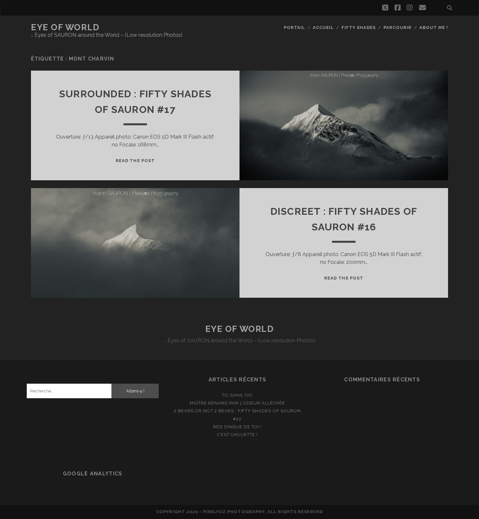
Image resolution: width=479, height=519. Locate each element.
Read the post (135, 160)
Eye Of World (65, 27)
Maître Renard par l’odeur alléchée (237, 403)
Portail (294, 27)
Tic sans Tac (237, 395)
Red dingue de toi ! (237, 426)
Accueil (323, 27)
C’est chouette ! (237, 434)
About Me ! (433, 27)
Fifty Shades (358, 27)
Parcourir (398, 27)
